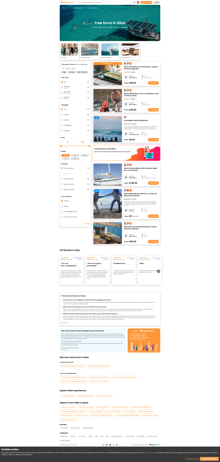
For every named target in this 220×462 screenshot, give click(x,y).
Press (107, 436)
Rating (66, 206)
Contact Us (82, 436)
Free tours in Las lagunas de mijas (102, 415)
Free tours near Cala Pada (98, 381)
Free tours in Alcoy (82, 415)
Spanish (76, 120)
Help (96, 436)
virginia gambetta (134, 134)
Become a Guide (146, 2)
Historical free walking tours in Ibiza (72, 366)
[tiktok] (117, 445)
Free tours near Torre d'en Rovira (99, 377)
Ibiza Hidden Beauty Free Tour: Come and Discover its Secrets (140, 195)
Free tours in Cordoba (68, 407)
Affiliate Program (88, 428)
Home (64, 8)
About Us (73, 436)
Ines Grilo (131, 211)
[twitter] (114, 445)
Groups (90, 436)
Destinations (64, 436)
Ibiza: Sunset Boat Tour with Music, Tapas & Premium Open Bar (141, 68)
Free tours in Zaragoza (86, 407)
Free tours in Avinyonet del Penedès (127, 415)
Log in (156, 2)
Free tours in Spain (76, 8)
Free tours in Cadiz (102, 407)
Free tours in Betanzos (113, 411)
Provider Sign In (75, 428)
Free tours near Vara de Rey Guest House (74, 381)
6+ (75, 159)
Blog (102, 436)
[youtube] (110, 445)
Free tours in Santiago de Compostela (73, 411)
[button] (69, 51)
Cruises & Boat (76, 179)
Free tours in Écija (128, 411)
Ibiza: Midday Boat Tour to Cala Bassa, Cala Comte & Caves (141, 95)
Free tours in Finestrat (68, 420)
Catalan (76, 131)
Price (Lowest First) (70, 217)
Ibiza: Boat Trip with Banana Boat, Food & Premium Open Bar (140, 228)
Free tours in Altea (67, 415)
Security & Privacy (117, 436)
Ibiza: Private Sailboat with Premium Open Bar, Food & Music (140, 169)
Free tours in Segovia (95, 411)
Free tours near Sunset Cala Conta (124, 377)
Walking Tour (76, 173)
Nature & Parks (76, 184)
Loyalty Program (65, 440)
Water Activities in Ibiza (86, 396)
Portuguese (76, 125)
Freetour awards (152, 436)
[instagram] (103, 445)
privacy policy (148, 453)
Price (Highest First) (70, 211)
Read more (64, 323)
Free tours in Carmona (145, 411)
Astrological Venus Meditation (136, 120)
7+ (65, 159)
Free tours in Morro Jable (150, 415)
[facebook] (107, 445)
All (65, 155)
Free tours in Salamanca (119, 407)
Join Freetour (64, 428)
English (76, 115)
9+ (75, 155)
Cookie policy (141, 436)
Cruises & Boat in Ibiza (68, 396)
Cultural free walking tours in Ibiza (98, 366)
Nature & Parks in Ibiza (104, 396)
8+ (84, 155)
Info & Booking (153, 83)
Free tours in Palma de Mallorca (141, 407)
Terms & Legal (129, 436)
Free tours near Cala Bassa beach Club (73, 377)
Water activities (76, 189)
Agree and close (209, 459)
